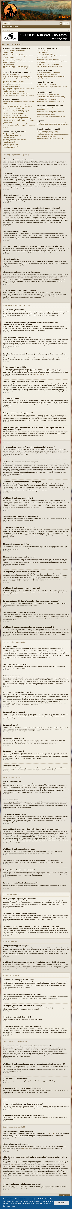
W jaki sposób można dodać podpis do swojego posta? (18, 106)
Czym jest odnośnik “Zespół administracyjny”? (49, 66)
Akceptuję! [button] (61, 1202)
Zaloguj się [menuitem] (64, 24)
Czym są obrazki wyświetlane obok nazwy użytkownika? (18, 88)
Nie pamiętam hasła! (8, 64)
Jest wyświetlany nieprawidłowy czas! (13, 81)
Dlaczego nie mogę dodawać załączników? (14, 115)
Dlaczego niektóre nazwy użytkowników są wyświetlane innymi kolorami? (52, 61)
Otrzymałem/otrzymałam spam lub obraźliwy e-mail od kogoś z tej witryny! (51, 77)
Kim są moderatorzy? (42, 52)
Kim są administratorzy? (43, 50)
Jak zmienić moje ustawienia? (11, 74)
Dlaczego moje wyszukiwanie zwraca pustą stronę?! (51, 98)
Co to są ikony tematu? (9, 147)
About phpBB (39, 1137)
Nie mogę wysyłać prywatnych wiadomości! (48, 72)
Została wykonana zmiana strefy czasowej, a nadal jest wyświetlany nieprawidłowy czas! (18, 83)
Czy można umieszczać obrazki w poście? (14, 139)
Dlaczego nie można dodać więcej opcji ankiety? (16, 110)
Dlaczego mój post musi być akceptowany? (15, 124)
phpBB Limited (50, 1133)
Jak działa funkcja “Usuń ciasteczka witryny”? (15, 68)
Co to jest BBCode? (8, 134)
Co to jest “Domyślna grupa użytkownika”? (48, 64)
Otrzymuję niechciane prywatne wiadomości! (49, 74)
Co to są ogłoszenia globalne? (11, 141)
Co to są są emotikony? (9, 137)
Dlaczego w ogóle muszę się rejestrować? (14, 50)
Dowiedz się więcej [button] (9, 1206)
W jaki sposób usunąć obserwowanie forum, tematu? (51, 116)
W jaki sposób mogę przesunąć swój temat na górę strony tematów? (19, 126)
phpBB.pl (35, 374)
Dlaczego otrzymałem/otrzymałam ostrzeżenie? (16, 117)
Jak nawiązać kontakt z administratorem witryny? (50, 138)
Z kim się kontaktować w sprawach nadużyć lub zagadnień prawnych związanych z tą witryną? (53, 135)
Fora (7, 23)
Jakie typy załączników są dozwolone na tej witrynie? (51, 123)
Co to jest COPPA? (8, 52)
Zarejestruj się (15, 26)
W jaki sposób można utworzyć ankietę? (14, 108)
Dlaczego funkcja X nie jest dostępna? (47, 133)
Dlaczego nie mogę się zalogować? (12, 59)
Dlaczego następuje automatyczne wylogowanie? (16, 66)
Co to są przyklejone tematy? (11, 144)
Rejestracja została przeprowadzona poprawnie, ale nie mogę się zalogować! (18, 56)
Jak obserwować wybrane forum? (46, 114)
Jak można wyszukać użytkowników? (47, 99)
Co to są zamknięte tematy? (10, 146)
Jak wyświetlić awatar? (9, 90)
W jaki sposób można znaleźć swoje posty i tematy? (51, 101)
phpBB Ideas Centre (26, 1148)
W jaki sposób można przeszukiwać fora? (48, 94)
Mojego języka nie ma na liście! (11, 86)
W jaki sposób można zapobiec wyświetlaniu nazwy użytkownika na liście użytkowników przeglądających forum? (17, 77)
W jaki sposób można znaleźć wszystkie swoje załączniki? (53, 124)
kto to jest (13, 1164)
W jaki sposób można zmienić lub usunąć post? (16, 105)
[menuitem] (61, 23)
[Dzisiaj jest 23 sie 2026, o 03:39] (68, 30)
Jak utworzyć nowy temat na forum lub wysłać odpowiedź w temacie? (18, 102)
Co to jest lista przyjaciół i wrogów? (46, 84)
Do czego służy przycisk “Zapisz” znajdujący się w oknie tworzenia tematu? (18, 121)
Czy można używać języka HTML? (12, 135)
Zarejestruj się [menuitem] (68, 24)
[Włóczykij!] (10, 11)
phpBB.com (44, 374)
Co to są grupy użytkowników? (45, 54)
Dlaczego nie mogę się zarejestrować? (13, 54)
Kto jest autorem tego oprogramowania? (47, 131)
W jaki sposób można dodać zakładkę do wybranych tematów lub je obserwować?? (51, 112)
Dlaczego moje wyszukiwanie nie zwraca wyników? (50, 96)
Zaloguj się (6, 26)
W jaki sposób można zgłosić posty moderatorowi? (17, 119)
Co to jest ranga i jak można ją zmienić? (14, 91)
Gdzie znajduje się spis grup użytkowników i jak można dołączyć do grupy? (52, 56)
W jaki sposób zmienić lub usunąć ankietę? (15, 112)
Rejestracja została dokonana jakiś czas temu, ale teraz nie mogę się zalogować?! (18, 61)
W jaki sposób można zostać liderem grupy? (49, 59)
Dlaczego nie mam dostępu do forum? (13, 113)
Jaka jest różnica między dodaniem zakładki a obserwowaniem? (49, 108)
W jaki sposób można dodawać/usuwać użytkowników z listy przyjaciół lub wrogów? (52, 87)
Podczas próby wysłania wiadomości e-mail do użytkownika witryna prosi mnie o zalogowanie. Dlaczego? (19, 94)
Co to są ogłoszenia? (9, 142)
